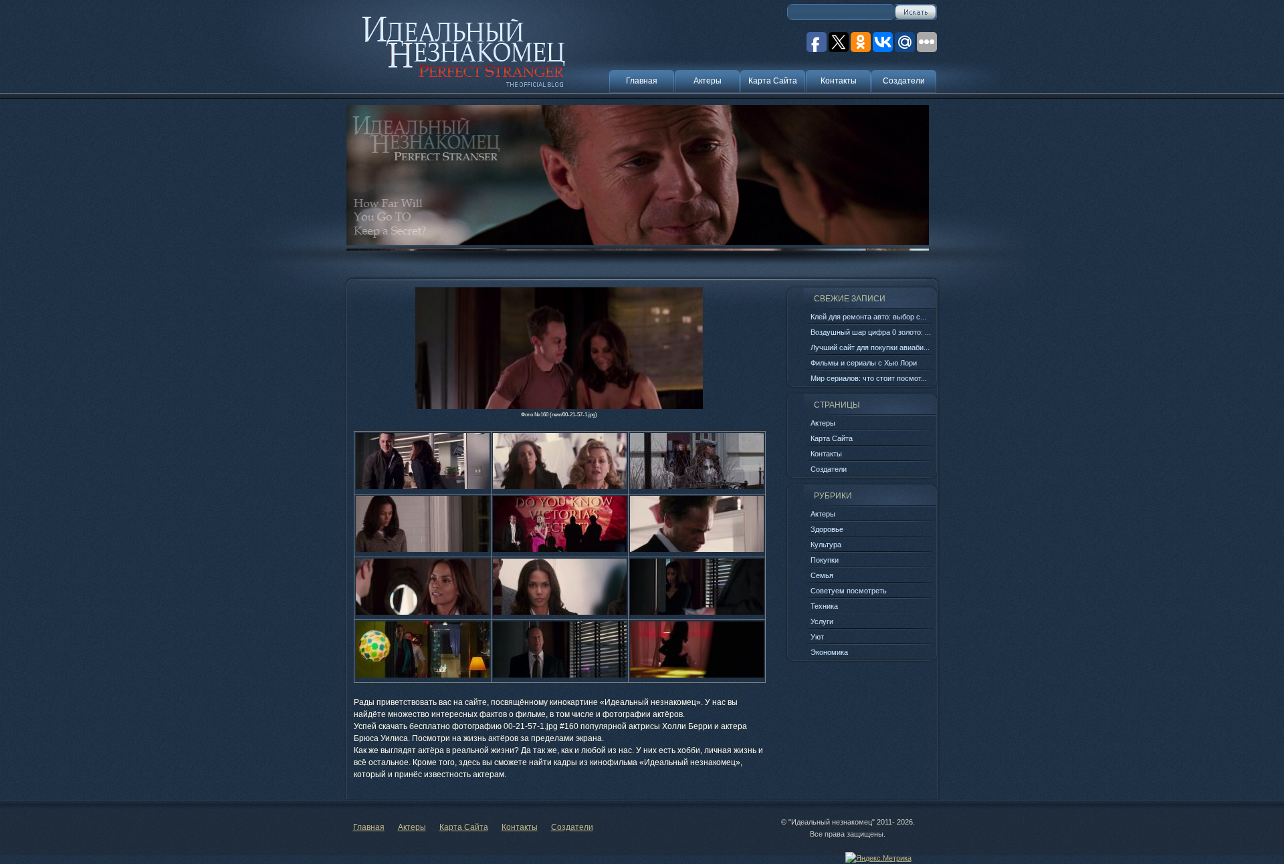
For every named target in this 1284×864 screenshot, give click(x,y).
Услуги (822, 621)
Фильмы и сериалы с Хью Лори (864, 363)
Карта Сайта (772, 81)
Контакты (839, 81)
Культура (826, 545)
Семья (822, 575)
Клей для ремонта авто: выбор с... (868, 317)
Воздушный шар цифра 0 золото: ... (871, 332)
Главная (641, 81)
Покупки (825, 560)
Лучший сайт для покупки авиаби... (870, 347)
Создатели (904, 81)
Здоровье (827, 529)
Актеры (707, 81)
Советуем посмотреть (849, 591)
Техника (824, 606)
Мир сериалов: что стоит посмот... (869, 378)
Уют (817, 637)
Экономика (829, 652)
